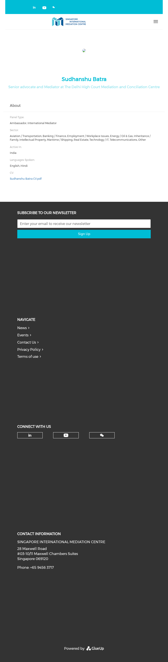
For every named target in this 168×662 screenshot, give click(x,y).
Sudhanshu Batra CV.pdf (26, 178)
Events (22, 335)
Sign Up (84, 234)
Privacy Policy (28, 350)
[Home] (69, 21)
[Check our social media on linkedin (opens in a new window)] (35, 8)
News (22, 328)
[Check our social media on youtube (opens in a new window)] (44, 8)
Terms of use (27, 357)
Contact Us (26, 342)
